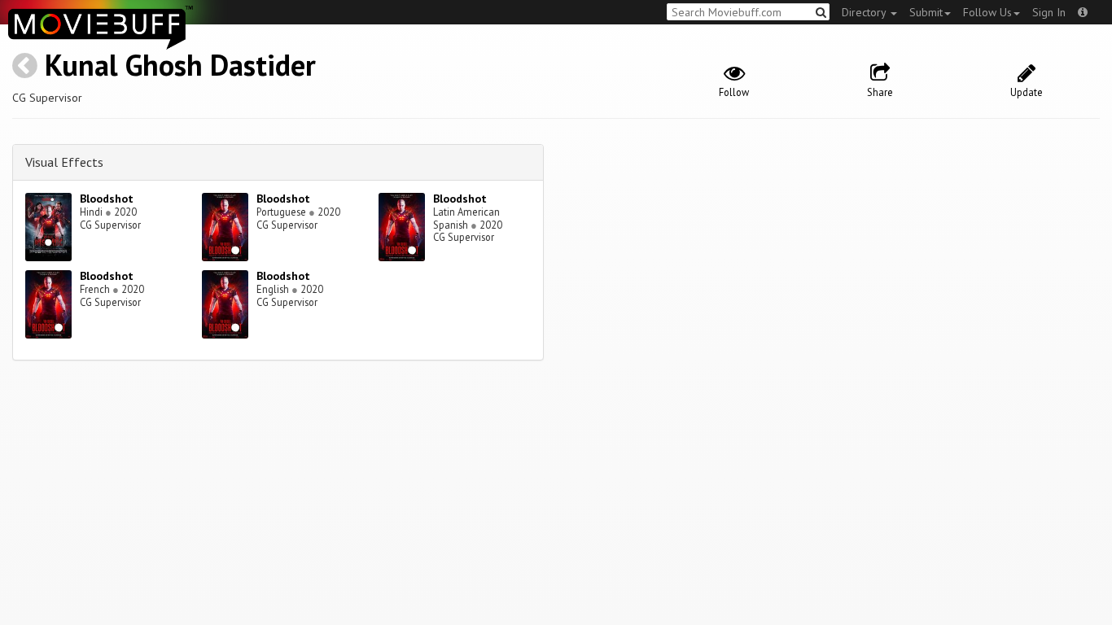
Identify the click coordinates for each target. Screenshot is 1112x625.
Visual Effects (64, 162)
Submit (926, 12)
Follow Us (987, 12)
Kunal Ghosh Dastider (180, 65)
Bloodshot (107, 198)
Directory (865, 12)
